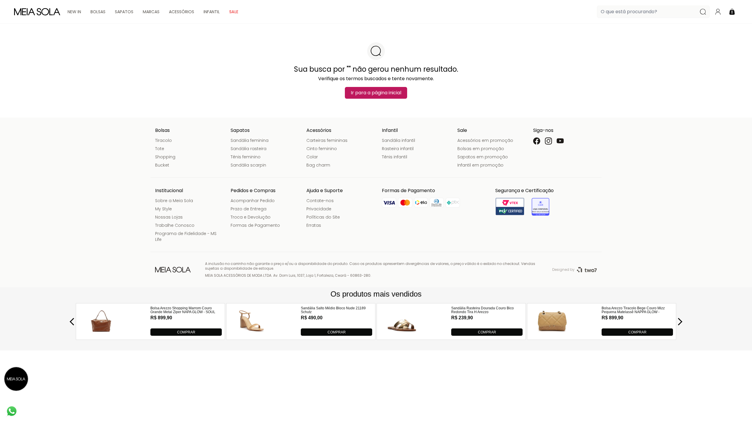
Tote (159, 149)
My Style (163, 209)
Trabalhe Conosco (174, 225)
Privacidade (318, 209)
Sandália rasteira (248, 149)
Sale (233, 12)
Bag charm (318, 165)
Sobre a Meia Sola (174, 201)
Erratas (313, 225)
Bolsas (97, 12)
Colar (312, 157)
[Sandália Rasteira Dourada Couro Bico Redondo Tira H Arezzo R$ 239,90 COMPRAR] (402, 334)
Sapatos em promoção (482, 157)
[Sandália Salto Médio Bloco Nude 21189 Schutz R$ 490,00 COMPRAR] (251, 334)
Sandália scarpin (248, 165)
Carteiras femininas (327, 140)
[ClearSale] (540, 207)
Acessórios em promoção (485, 140)
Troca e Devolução (251, 217)
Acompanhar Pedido (253, 201)
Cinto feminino (321, 149)
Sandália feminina (249, 140)
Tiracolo (163, 140)
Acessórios (181, 12)
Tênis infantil (394, 157)
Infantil (212, 12)
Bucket (162, 165)
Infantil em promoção (480, 165)
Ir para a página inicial (376, 92)
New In (74, 12)
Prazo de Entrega (248, 209)
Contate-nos (320, 201)
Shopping (165, 157)
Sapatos (124, 12)
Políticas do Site (323, 217)
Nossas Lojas (169, 217)
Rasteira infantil (398, 149)
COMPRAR (186, 332)
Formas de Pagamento (255, 225)
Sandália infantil (398, 140)
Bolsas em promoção (480, 149)
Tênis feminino (246, 157)
